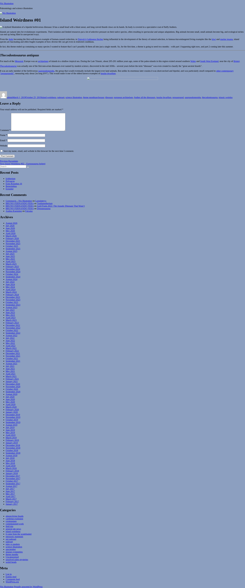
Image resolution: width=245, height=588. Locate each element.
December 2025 (13, 241)
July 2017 (10, 489)
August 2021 (11, 363)
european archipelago (123, 97)
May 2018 (10, 463)
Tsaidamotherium (44, 203)
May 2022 (10, 343)
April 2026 (10, 233)
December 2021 (13, 353)
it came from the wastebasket (18, 534)
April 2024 (10, 289)
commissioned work (15, 524)
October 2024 (12, 274)
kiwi (214, 39)
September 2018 (13, 453)
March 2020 (11, 407)
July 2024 (10, 282)
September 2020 (13, 391)
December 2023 (13, 297)
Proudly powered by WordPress (28, 586)
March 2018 (11, 468)
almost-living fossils (14, 516)
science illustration (74, 97)
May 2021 (10, 371)
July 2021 (10, 366)
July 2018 (10, 458)
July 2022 (10, 338)
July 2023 (10, 310)
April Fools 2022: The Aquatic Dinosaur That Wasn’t (61, 206)
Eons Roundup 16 (14, 183)
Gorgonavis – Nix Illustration (19, 201)
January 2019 (12, 443)
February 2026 (12, 238)
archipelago (43, 61)
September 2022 (13, 333)
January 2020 (12, 412)
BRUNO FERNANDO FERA (20, 203)
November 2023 (13, 300)
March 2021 (11, 376)
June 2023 (10, 312)
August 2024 (11, 279)
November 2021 (13, 356)
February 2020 (12, 409)
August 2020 (11, 394)
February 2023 (12, 323)
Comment (5, 130)
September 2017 (13, 483)
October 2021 (12, 358)
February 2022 (12, 351)
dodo (11, 39)
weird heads (11, 562)
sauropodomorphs (46, 71)
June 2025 (10, 256)
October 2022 (12, 330)
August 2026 (11, 223)
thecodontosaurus (210, 97)
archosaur (100, 97)
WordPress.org (12, 582)
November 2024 (13, 271)
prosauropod (178, 97)
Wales (193, 61)
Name (3, 135)
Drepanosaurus (43, 208)
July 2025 (10, 254)
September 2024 (13, 277)
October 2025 (12, 246)
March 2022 (11, 348)
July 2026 (10, 225)
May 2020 (10, 402)
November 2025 (13, 243)
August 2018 (11, 455)
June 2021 (10, 369)
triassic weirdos (226, 97)
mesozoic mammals (14, 536)
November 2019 (13, 417)
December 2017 (13, 476)
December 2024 (13, 269)
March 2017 (11, 499)
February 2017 (12, 501)
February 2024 (12, 294)
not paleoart (11, 539)
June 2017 (10, 491)
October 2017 (12, 481)
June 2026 (10, 228)
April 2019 (10, 435)
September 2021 (13, 361)
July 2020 (10, 397)
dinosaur (109, 97)
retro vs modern (13, 544)
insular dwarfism (108, 73)
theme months (89, 97)
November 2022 (13, 328)
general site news (13, 529)
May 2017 (10, 494)
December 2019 (13, 414)
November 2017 (13, 478)
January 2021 (12, 381)
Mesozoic (19, 61)
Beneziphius (11, 186)
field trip (9, 526)
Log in (9, 574)
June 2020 (10, 399)
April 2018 (10, 466)
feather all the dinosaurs (144, 97)
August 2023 (11, 307)
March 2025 (11, 264)
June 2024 (10, 284)
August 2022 (11, 335)
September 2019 (13, 422)
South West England (209, 61)
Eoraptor (9, 189)
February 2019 (12, 440)
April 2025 (10, 261)
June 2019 (10, 430)
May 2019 (10, 432)
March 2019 (11, 437)
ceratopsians (11, 521)
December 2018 (13, 445)
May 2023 (10, 315)
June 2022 (10, 340)
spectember (11, 549)
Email (3, 140)
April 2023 (10, 317)
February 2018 (12, 471)
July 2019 (10, 427)
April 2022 (10, 346)
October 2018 (12, 450)
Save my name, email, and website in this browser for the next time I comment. (38, 151)
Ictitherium (10, 178)
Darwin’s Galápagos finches (90, 39)
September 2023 (13, 305)
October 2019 (12, 420)
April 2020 (10, 404)
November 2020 (13, 386)
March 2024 (11, 292)
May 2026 (10, 231)
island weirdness (48, 97)
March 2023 (11, 320)
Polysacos (10, 181)
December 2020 (13, 384)
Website (3, 145)
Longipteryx (40, 201)
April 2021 (10, 374)
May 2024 (10, 287)
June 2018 (10, 460)
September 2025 (13, 248)
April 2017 (10, 496)
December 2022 (13, 325)
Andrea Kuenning (14, 211)
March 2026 (11, 236)
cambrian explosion (14, 518)
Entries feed (11, 577)
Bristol (236, 61)
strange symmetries (14, 552)
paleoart (60, 97)
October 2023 (12, 302)
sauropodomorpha (193, 97)
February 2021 (12, 379)
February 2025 (12, 266)
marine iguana (226, 39)
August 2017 (11, 486)
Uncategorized (12, 557)
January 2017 (12, 504)
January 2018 (12, 473)
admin (9, 97)
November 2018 (13, 448)
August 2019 (11, 425)
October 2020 (12, 389)
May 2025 (10, 259)
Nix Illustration (6, 3)
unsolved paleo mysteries (17, 559)
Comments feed (13, 579)
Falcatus (29, 211)
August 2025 (11, 251)
